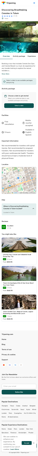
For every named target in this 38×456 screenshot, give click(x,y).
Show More (5, 74)
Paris (10, 413)
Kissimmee (5, 409)
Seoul (22, 409)
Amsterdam (22, 433)
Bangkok (32, 406)
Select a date (19, 105)
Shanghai (5, 406)
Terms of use (7, 349)
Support (5, 360)
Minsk (34, 409)
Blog (3, 344)
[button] (18, 178)
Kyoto (28, 409)
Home (4, 339)
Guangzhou (18, 413)
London (4, 413)
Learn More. (14, 449)
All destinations (13, 417)
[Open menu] (34, 3)
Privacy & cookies (9, 355)
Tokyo (12, 406)
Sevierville (15, 409)
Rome (4, 417)
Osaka (18, 406)
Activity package (19, 56)
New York (29, 429)
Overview (6, 56)
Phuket (30, 433)
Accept (26, 443)
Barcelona (5, 433)
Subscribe (19, 392)
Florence (13, 433)
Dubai (10, 429)
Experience (32, 56)
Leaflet (15, 193)
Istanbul (25, 406)
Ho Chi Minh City (30, 413)
